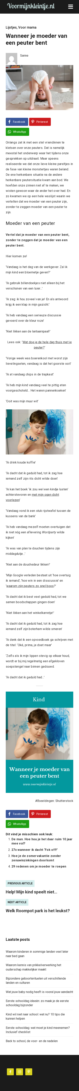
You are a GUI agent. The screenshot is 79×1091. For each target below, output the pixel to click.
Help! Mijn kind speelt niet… (31, 892)
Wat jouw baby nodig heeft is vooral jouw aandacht (39, 992)
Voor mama (27, 27)
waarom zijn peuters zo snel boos (30, 586)
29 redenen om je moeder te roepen (39, 866)
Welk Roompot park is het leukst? (38, 910)
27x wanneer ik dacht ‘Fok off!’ (35, 850)
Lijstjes (11, 27)
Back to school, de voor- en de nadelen (32, 1041)
